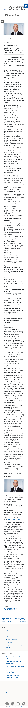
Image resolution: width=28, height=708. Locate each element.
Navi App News (8, 608)
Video (7, 696)
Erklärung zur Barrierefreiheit (14, 645)
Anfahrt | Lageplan (11, 639)
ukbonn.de (9, 631)
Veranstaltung (10, 690)
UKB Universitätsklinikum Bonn (16, 706)
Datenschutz (9, 642)
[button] (26, 6)
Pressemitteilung (9, 609)
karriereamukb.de (11, 634)
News (14, 608)
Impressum (9, 647)
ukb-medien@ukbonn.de (15, 519)
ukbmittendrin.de (11, 636)
